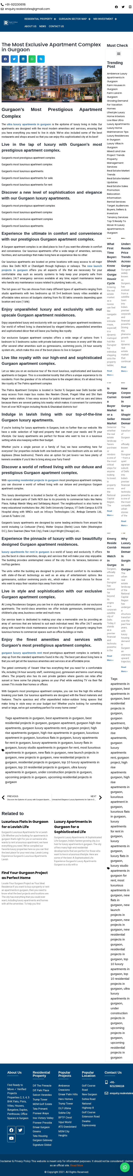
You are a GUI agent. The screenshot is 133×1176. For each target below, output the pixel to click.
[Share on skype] (41, 59)
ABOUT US (30, 26)
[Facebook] (11, 1130)
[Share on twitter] (14, 59)
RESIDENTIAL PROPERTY (38, 18)
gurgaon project (78, 728)
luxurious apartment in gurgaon (119, 801)
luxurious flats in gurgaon (53, 737)
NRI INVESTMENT (103, 18)
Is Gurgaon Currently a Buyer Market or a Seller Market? (113, 406)
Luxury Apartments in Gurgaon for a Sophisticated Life (73, 826)
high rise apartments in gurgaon (63, 732)
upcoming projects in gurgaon (26, 777)
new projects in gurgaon (35, 757)
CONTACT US (56, 26)
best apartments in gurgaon (65, 718)
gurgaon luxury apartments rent (44, 728)
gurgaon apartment (61, 723)
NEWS (42, 26)
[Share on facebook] (5, 59)
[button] (118, 53)
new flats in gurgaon (52, 752)
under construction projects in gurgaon (65, 772)
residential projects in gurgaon (39, 762)
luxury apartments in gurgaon (52, 742)
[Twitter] (20, 1130)
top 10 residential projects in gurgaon (44, 767)
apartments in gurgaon (28, 718)
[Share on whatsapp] (32, 59)
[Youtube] (11, 1138)
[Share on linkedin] (23, 59)
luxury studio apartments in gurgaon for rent (48, 747)
